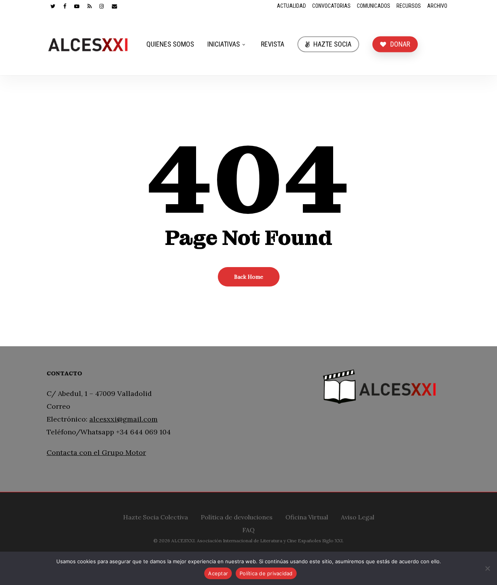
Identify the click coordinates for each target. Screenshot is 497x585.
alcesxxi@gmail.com (123, 419)
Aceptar (218, 573)
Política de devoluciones (237, 516)
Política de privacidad (266, 573)
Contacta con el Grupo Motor (96, 452)
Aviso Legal (357, 516)
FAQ (248, 529)
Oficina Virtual (306, 516)
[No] (487, 568)
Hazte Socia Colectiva (155, 516)
